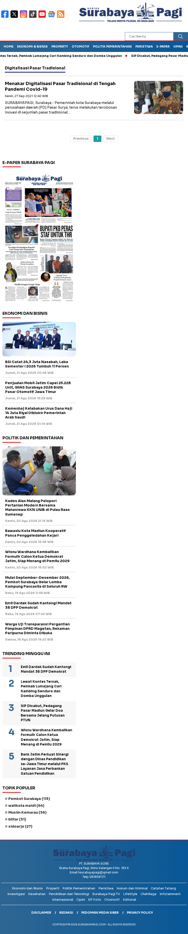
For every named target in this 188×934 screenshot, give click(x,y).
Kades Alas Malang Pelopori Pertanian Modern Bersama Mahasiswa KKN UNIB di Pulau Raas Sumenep (37, 508)
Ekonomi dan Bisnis (27, 888)
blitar (17, 819)
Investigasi (16, 894)
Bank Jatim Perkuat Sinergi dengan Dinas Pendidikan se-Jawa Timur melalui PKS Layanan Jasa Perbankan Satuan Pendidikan (45, 764)
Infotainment (170, 894)
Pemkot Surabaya (29, 798)
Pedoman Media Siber (100, 912)
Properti (52, 888)
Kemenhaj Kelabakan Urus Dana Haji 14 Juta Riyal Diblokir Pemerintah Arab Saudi (38, 412)
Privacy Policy (140, 912)
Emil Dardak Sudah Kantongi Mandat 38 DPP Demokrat (38, 605)
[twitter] (15, 17)
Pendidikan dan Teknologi (69, 894)
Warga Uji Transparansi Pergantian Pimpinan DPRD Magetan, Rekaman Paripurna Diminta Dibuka (37, 628)
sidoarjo (20, 826)
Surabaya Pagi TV (106, 894)
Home (8, 46)
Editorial (129, 899)
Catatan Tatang (163, 888)
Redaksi (66, 912)
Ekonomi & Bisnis (32, 46)
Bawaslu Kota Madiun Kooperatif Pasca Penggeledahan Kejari (35, 533)
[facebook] (6, 17)
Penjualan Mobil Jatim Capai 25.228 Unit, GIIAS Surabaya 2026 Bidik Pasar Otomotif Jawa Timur (38, 387)
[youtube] (43, 17)
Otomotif (80, 46)
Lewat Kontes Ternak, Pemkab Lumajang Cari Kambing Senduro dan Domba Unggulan (41, 689)
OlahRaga (148, 894)
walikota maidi (26, 805)
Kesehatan (37, 894)
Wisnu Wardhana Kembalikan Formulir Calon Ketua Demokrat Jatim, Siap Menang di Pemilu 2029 (37, 556)
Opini (178, 46)
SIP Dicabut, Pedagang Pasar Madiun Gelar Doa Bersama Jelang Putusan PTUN (43, 713)
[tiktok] (33, 17)
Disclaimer (41, 912)
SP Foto (94, 899)
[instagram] (24, 17)
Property (59, 46)
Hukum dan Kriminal (132, 888)
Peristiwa (144, 46)
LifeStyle (130, 894)
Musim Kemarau (27, 812)
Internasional (62, 899)
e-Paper (163, 46)
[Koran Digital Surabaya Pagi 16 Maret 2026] (39, 237)
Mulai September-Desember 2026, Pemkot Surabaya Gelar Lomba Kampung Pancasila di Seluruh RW (37, 582)
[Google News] (52, 17)
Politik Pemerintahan (112, 46)
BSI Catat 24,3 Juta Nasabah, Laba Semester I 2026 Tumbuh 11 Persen (37, 364)
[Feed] (61, 17)
